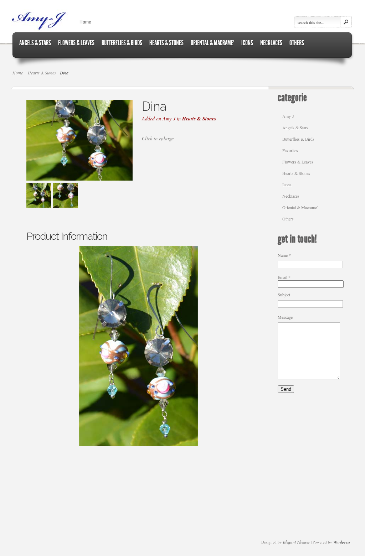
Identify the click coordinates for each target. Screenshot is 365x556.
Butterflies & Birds (298, 139)
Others (288, 219)
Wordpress (341, 542)
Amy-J (288, 116)
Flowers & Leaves (297, 162)
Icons (287, 184)
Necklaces (290, 196)
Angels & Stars (295, 127)
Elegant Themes (296, 542)
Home (85, 22)
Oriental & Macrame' (300, 207)
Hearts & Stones (42, 73)
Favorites (290, 150)
